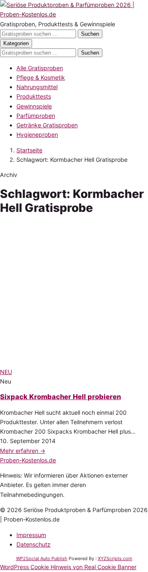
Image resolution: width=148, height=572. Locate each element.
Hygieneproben (37, 134)
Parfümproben (35, 115)
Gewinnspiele (34, 106)
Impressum (31, 534)
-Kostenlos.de (28, 460)
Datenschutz (33, 544)
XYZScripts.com (115, 558)
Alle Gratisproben (39, 67)
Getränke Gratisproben (47, 125)
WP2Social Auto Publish (41, 558)
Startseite (29, 150)
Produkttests (33, 96)
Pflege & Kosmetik (40, 77)
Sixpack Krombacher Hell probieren (60, 397)
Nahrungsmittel (37, 86)
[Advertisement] (74, 293)
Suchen (90, 34)
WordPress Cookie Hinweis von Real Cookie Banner (68, 566)
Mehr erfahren (22, 450)
